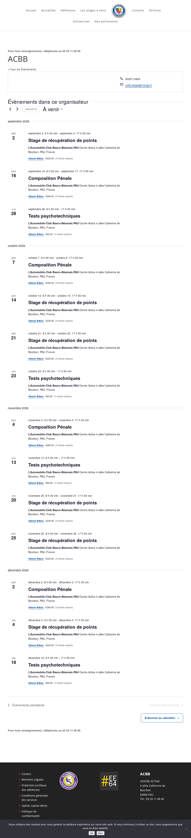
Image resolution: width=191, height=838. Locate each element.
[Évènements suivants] (17, 109)
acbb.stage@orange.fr (138, 85)
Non (100, 833)
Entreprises (81, 21)
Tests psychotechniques (54, 216)
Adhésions (68, 10)
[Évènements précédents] (10, 109)
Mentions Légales (32, 779)
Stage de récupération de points (62, 140)
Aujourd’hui (31, 108)
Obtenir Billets (36, 158)
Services (155, 10)
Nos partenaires (106, 21)
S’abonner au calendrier (160, 718)
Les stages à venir (93, 10)
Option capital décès (34, 805)
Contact (26, 774)
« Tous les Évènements (22, 69)
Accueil (31, 10)
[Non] (186, 829)
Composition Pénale (50, 178)
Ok (91, 833)
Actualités (48, 10)
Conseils (138, 10)
